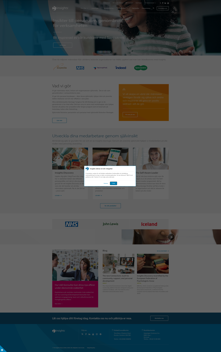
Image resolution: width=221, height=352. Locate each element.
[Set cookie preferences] (3, 348)
